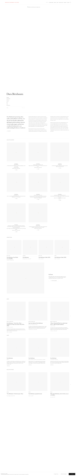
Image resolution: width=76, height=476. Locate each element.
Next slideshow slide (24, 108)
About (68, 2)
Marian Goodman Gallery (12, 2)
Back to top (70, 5)
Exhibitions (51, 2)
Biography (29, 5)
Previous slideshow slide (22, 108)
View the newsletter (55, 281)
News (55, 2)
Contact (65, 2)
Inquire (16, 198)
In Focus (42, 5)
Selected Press (51, 5)
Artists (47, 2)
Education (61, 2)
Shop (57, 2)
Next (70, 249)
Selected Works (34, 5)
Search (70, 2)
